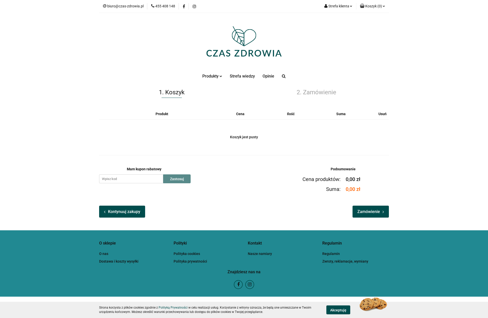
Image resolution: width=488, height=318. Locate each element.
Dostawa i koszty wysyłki (119, 261)
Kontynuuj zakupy (124, 211)
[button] (372, 6)
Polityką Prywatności (173, 307)
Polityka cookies (187, 254)
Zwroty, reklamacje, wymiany (345, 261)
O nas (103, 254)
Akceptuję (338, 310)
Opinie (268, 76)
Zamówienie (368, 211)
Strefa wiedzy (242, 76)
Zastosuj (177, 179)
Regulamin (331, 254)
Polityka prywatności (190, 261)
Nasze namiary (260, 254)
